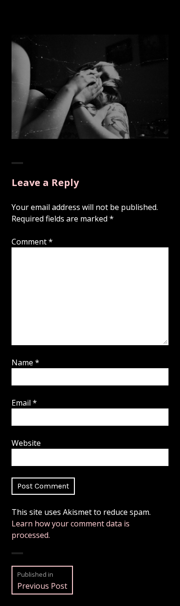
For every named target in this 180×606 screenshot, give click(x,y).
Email (24, 402)
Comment (32, 241)
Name (25, 362)
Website (26, 443)
